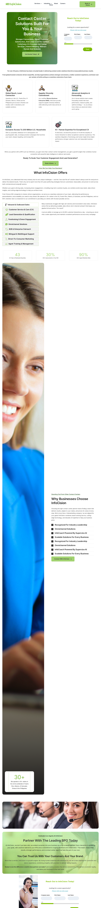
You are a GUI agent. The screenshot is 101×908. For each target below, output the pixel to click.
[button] (72, 525)
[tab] (20, 205)
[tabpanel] (70, 225)
